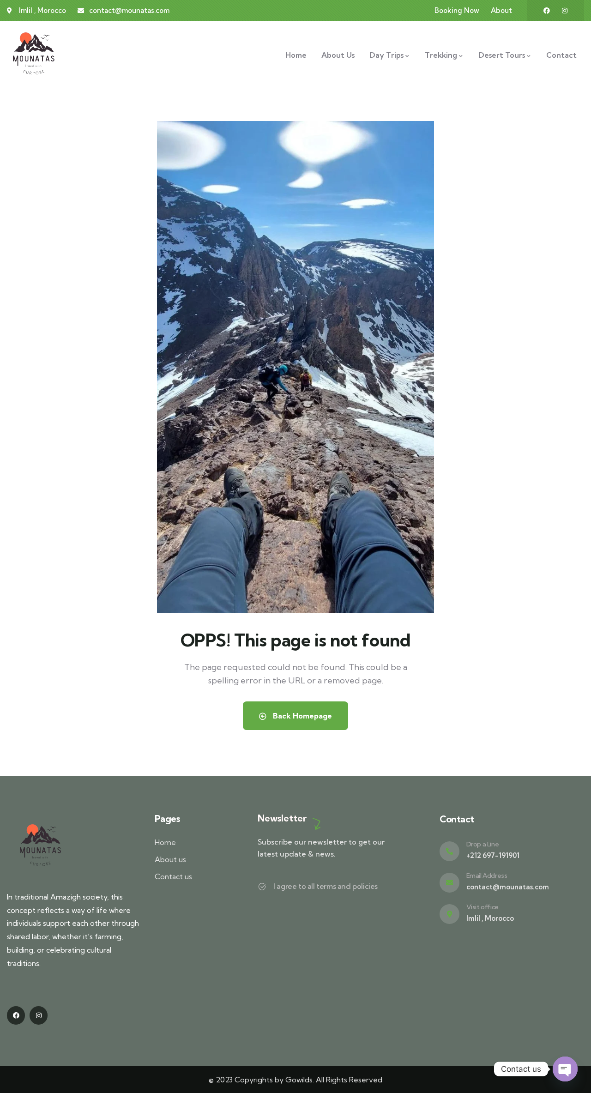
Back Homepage (301, 715)
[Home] (33, 55)
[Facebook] (546, 10)
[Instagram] (564, 10)
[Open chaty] (565, 1069)
